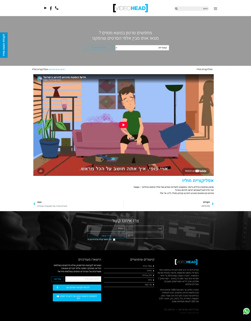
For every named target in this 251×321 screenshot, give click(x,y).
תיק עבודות (147, 275)
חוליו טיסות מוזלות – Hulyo (147, 187)
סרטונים (54, 69)
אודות (149, 270)
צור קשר (148, 284)
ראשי (62, 69)
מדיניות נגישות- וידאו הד (189, 313)
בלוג (150, 279)
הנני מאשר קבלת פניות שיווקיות (100, 239)
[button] (215, 8)
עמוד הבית (147, 266)
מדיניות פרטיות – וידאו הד (181, 309)
